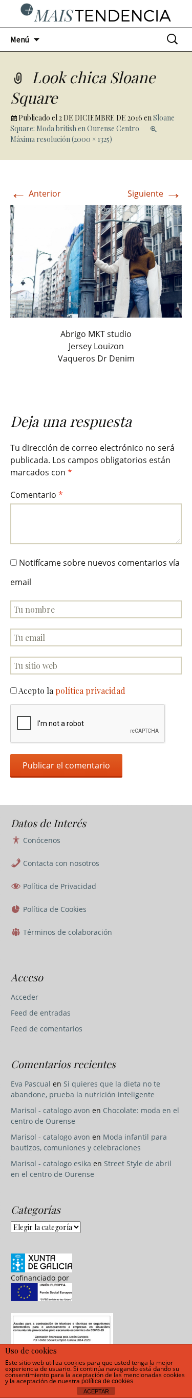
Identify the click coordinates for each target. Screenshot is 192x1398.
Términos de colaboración (66, 932)
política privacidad (90, 690)
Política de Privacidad (58, 886)
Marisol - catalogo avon (50, 1110)
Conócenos (40, 840)
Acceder (24, 997)
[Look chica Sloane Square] (96, 260)
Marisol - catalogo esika (51, 1163)
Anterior (35, 193)
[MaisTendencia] (96, 14)
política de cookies (107, 1381)
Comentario (36, 494)
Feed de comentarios (46, 1028)
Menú (19, 39)
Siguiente (154, 193)
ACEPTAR (96, 1391)
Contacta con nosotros (60, 863)
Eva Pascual (31, 1084)
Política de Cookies (54, 909)
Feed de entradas (41, 1013)
